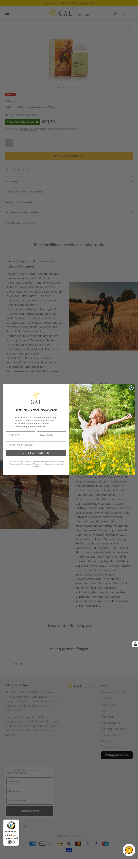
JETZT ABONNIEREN (36, 453)
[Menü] (17, 822)
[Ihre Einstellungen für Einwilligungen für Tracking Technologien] (135, 644)
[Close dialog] (131, 387)
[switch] (11, 842)
